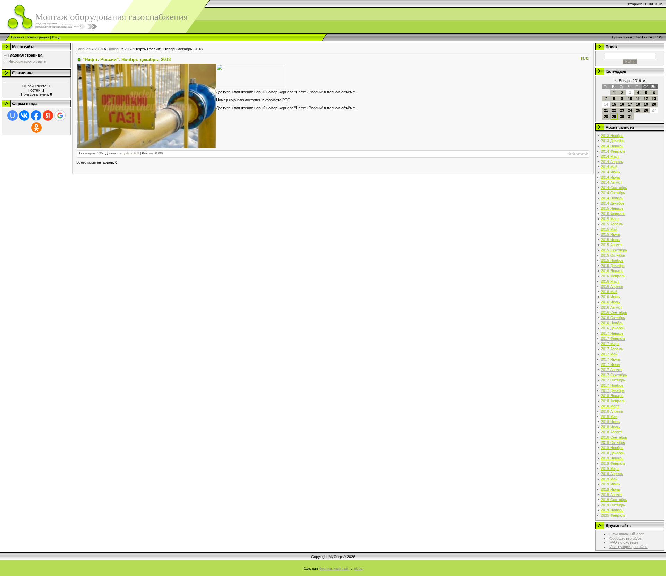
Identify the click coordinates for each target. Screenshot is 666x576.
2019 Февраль (613, 463)
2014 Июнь (610, 172)
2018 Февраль (613, 401)
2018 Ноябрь (612, 448)
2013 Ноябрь (612, 136)
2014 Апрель (612, 162)
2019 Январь (612, 458)
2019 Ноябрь (612, 510)
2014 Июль (610, 177)
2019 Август (611, 494)
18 (638, 104)
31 (630, 116)
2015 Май (609, 229)
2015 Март (610, 219)
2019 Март (610, 468)
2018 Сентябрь (614, 437)
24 (630, 110)
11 (638, 98)
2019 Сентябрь (614, 500)
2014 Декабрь (613, 203)
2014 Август (611, 182)
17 (630, 104)
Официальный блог (626, 534)
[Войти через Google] (60, 115)
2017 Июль (610, 364)
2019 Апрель (612, 474)
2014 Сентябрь (614, 188)
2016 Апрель (612, 286)
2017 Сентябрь (614, 375)
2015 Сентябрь (614, 250)
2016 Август (611, 307)
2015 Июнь (610, 234)
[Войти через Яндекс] (48, 115)
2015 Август (611, 245)
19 (646, 104)
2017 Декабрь (613, 390)
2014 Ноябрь (612, 198)
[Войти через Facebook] (36, 115)
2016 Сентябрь (614, 312)
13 (654, 98)
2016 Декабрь (613, 328)
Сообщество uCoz (625, 538)
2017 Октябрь (613, 380)
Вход (56, 37)
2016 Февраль (613, 276)
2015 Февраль (613, 214)
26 (646, 110)
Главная (17, 37)
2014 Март (610, 156)
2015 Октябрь (613, 255)
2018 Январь (612, 396)
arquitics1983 (129, 153)
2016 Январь (612, 271)
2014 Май (609, 167)
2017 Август (611, 370)
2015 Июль (610, 240)
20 (654, 104)
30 (622, 116)
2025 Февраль (613, 515)
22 (614, 110)
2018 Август (611, 432)
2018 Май (609, 416)
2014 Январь (612, 146)
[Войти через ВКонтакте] (24, 115)
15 (614, 104)
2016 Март (610, 281)
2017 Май (609, 354)
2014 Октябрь (613, 193)
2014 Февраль (613, 151)
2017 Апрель (612, 349)
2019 (99, 49)
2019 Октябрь (613, 505)
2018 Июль (610, 427)
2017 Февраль (613, 338)
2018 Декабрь (613, 453)
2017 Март (610, 344)
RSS (659, 37)
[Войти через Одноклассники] (36, 127)
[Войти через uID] (12, 115)
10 (630, 98)
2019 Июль (610, 489)
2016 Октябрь (613, 318)
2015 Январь (612, 208)
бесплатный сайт (334, 568)
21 (606, 110)
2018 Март (610, 406)
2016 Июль (610, 302)
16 (622, 104)
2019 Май (609, 479)
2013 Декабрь (613, 141)
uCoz (358, 568)
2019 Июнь (610, 484)
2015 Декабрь (613, 266)
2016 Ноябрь (612, 323)
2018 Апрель (612, 411)
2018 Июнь (610, 422)
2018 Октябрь (613, 442)
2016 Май (609, 292)
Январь (113, 49)
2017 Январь (612, 333)
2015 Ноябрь (612, 260)
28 (606, 116)
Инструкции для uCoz (628, 546)
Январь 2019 (629, 81)
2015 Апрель (612, 224)
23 (622, 110)
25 (638, 110)
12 (646, 98)
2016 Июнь (610, 297)
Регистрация (38, 37)
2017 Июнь (610, 359)
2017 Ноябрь (612, 385)
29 (127, 49)
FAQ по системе (623, 542)
